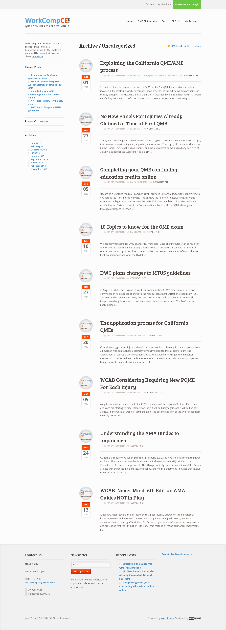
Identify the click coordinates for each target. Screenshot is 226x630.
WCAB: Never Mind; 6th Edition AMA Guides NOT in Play (142, 494)
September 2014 (39, 159)
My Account (191, 21)
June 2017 (36, 143)
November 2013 (39, 169)
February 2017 (38, 146)
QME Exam (172, 75)
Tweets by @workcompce (176, 554)
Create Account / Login (187, 4)
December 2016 (39, 149)
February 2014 (38, 166)
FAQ (174, 21)
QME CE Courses (147, 21)
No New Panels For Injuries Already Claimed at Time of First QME (141, 119)
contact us (37, 56)
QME (145, 75)
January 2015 (37, 156)
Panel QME (136, 75)
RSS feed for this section (186, 46)
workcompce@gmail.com (40, 582)
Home (129, 21)
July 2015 (35, 152)
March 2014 (37, 162)
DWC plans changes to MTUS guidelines (145, 272)
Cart (164, 21)
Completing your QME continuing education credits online (138, 173)
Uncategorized (116, 75)
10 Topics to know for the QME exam (141, 226)
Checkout (166, 4)
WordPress (167, 618)
